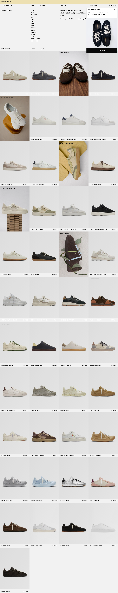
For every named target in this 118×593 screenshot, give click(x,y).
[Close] (114, 9)
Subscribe (101, 51)
